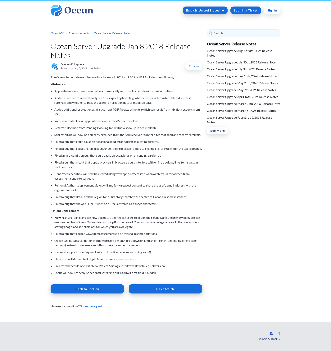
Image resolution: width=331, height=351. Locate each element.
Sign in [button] (272, 10)
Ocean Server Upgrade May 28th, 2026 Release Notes (242, 83)
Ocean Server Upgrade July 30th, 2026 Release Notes (242, 62)
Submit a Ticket (246, 10)
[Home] (72, 10)
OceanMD (58, 33)
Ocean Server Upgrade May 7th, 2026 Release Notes (241, 90)
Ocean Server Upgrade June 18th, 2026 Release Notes (242, 76)
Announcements (79, 33)
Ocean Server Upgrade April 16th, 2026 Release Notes (242, 97)
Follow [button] (194, 66)
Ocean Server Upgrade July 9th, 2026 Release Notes (241, 69)
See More (217, 130)
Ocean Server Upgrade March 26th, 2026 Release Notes (243, 103)
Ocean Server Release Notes (112, 33)
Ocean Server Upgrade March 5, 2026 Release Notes (241, 110)
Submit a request (91, 306)
